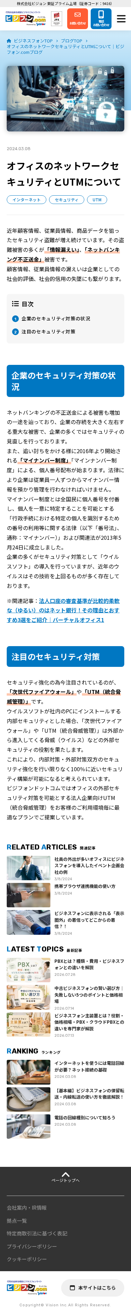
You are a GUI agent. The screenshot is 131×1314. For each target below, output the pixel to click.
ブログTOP (71, 40)
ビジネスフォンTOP (33, 40)
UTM (97, 199)
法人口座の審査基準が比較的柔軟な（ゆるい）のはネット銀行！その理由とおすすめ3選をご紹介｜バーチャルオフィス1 (63, 610)
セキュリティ (67, 199)
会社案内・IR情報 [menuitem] (27, 1207)
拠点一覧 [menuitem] (17, 1220)
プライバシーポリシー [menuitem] (32, 1246)
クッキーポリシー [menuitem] (27, 1258)
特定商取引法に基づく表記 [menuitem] (37, 1233)
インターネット (26, 199)
